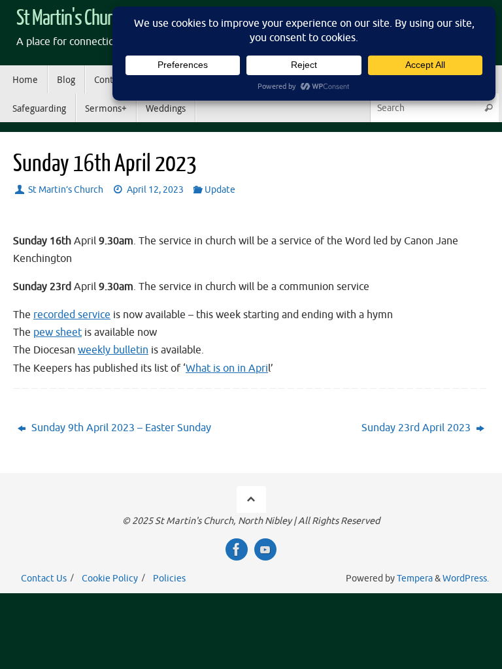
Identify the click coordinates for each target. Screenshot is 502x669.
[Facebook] (237, 549)
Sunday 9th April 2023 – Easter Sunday (120, 427)
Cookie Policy (110, 578)
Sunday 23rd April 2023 (417, 427)
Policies (169, 578)
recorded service (71, 314)
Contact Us (44, 578)
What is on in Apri (227, 368)
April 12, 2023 (155, 189)
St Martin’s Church (65, 189)
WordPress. (466, 578)
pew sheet (57, 332)
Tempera (415, 578)
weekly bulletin (113, 350)
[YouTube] (265, 549)
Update (220, 189)
